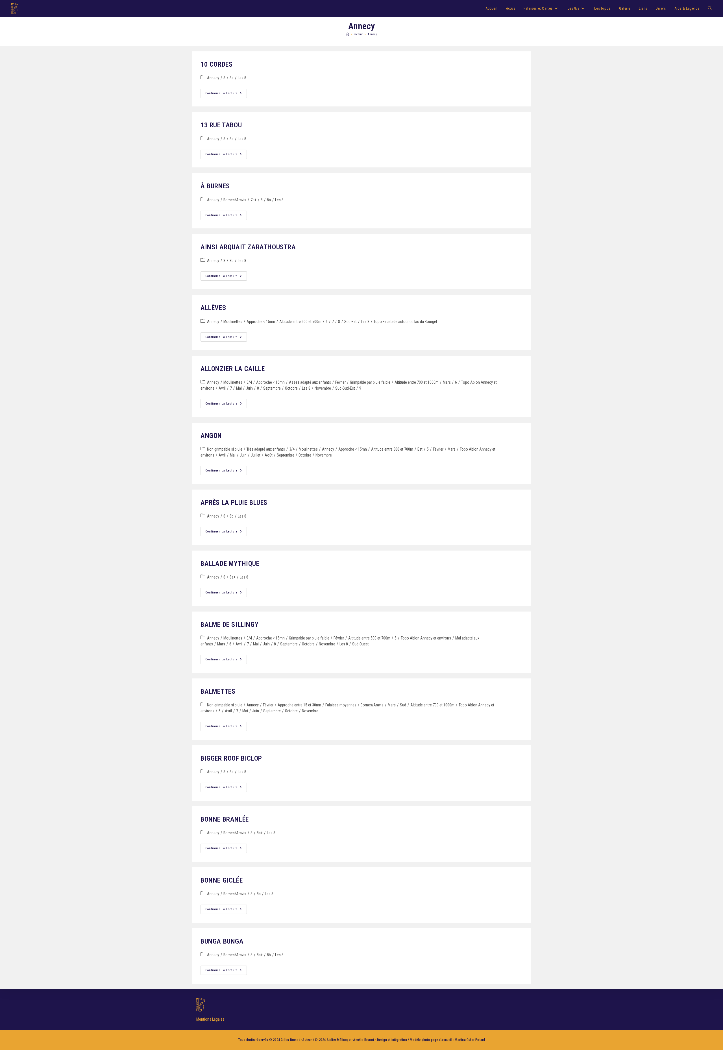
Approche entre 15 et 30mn (299, 705)
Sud (403, 705)
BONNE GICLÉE (222, 880)
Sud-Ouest (360, 644)
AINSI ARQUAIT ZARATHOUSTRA (248, 247)
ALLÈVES (213, 308)
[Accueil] (347, 34)
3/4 (249, 382)
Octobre (291, 388)
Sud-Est (350, 321)
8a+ (233, 577)
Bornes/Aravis (234, 200)
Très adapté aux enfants (266, 449)
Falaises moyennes (340, 705)
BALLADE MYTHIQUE (230, 563)
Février (340, 382)
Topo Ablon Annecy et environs (426, 638)
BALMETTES (218, 691)
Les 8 (242, 78)
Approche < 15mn (261, 321)
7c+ (253, 200)
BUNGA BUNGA (222, 941)
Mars (447, 382)
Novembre (323, 388)
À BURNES (215, 186)
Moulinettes (232, 321)
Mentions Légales (210, 1019)
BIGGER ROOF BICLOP (231, 758)
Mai (239, 388)
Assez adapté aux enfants (310, 382)
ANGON (211, 436)
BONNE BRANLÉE (225, 819)
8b (232, 260)
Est (420, 449)
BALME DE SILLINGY (229, 624)
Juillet (255, 455)
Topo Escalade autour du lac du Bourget (405, 321)
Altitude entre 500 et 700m (300, 321)
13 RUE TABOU (221, 125)
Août (269, 455)
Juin (249, 388)
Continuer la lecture (226, 92)
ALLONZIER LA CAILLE (233, 369)
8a (232, 78)
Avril (222, 388)
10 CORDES (216, 64)
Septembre (272, 388)
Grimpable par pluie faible (370, 382)
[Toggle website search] (710, 8)
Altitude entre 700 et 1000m (417, 382)
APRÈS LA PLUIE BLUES (234, 503)
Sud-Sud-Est (345, 388)
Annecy (372, 34)
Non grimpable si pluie (224, 449)
